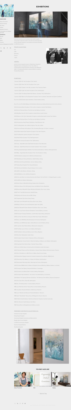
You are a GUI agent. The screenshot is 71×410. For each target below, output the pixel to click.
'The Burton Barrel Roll (27, 93)
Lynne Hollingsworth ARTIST (6, 44)
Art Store (2, 25)
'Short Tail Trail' (25, 84)
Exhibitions (2, 34)
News (1, 40)
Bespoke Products (4, 29)
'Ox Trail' (24, 81)
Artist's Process (3, 23)
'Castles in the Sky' (26, 87)
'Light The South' (26, 90)
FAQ (1, 38)
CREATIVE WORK (3, 19)
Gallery (1, 27)
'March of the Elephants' (27, 96)
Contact (2, 42)
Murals (1, 36)
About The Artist (4, 21)
